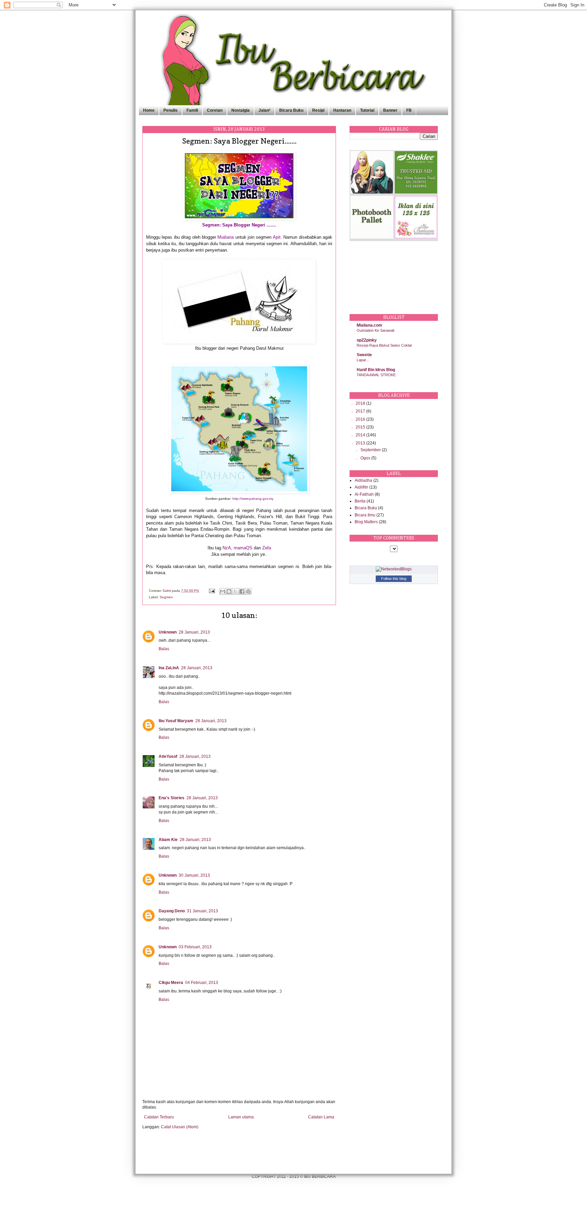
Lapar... (363, 360)
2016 (361, 419)
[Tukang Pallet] (371, 237)
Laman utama (241, 1117)
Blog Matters (366, 521)
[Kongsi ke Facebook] (241, 591)
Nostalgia (240, 110)
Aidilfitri (361, 487)
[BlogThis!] (229, 591)
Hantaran (342, 110)
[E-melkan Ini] (222, 591)
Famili (192, 110)
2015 (361, 427)
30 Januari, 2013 (194, 875)
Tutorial (367, 110)
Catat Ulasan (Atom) (179, 1127)
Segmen (166, 597)
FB (409, 110)
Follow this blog (393, 579)
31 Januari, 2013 (202, 911)
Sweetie (364, 354)
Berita (360, 501)
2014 (361, 435)
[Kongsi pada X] (235, 591)
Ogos (365, 458)
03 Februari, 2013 (195, 947)
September (371, 449)
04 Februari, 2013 (201, 982)
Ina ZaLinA (169, 667)
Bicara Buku (291, 110)
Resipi (318, 110)
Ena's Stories (171, 798)
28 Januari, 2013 (194, 632)
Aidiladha (363, 480)
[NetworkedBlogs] (394, 569)
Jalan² (264, 110)
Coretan (215, 110)
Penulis (170, 110)
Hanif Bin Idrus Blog (376, 369)
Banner (390, 110)
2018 (361, 403)
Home (149, 110)
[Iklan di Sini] (416, 237)
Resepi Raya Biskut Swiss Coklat (384, 345)
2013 (361, 443)
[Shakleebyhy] (416, 192)
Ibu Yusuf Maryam (176, 720)
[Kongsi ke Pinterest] (248, 591)
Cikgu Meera (171, 982)
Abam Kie (168, 839)
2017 (361, 411)
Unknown (168, 632)
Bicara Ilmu (365, 515)
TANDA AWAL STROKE (376, 375)
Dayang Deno (172, 911)
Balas (164, 648)
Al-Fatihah (364, 494)
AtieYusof (168, 756)
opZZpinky (367, 340)
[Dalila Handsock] (371, 192)
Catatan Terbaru (159, 1117)
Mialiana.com (369, 325)
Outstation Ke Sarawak (376, 330)
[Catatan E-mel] (211, 590)
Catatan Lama (321, 1117)
